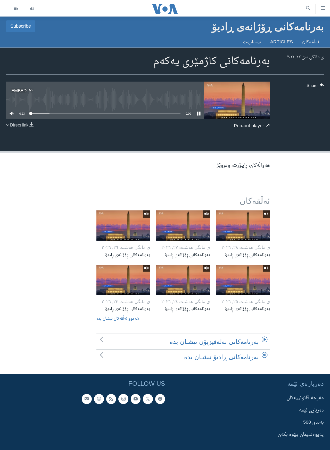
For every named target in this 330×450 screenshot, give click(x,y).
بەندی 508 (313, 422)
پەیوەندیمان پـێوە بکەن (301, 435)
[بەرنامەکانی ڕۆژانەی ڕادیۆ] (243, 225)
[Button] (315, 87)
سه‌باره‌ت (252, 41)
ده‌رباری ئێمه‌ (311, 410)
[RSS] (111, 399)
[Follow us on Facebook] (160, 399)
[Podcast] (99, 399)
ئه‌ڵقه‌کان (310, 41)
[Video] (16, 9)
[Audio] (31, 9)
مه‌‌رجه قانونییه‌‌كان (305, 398)
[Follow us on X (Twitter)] (148, 399)
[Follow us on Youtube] (136, 399)
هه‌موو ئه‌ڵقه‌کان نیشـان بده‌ (117, 318)
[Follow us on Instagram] (123, 399)
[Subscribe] (87, 399)
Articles (281, 41)
